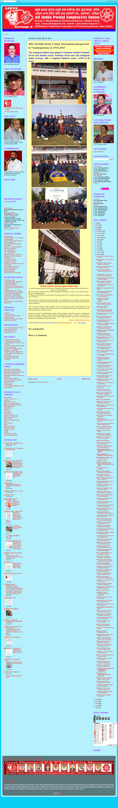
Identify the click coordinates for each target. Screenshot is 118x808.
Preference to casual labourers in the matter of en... (104, 485)
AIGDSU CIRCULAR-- (11, 444)
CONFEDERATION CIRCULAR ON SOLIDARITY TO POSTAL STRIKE (17, 565)
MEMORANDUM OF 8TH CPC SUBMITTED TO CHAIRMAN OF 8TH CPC (13, 486)
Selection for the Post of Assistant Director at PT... (103, 682)
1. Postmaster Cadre (9, 280)
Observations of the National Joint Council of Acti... (103, 645)
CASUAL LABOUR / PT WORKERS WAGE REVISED (104, 455)
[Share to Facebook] (83, 323)
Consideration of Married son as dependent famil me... (104, 482)
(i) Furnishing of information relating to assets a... (103, 443)
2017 (96, 225)
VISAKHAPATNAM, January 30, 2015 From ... (104, 285)
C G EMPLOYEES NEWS (12, 535)
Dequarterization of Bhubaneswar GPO (102, 631)
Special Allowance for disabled (12, 272)
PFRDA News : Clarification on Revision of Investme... (104, 402)
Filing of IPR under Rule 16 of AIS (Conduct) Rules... (104, 446)
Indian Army (7, 411)
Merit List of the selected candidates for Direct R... (103, 625)
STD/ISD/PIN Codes (9, 406)
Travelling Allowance (9, 269)
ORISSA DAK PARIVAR (12, 609)
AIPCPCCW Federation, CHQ (13, 573)
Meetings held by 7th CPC (103, 590)
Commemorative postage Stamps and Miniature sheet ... (104, 271)
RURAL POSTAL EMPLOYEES (14, 472)
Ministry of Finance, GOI (10, 415)
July (98, 241)
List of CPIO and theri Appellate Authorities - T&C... (104, 516)
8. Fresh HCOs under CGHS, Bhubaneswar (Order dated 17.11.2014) (11, 358)
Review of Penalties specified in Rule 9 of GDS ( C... (104, 478)
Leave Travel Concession (10, 268)
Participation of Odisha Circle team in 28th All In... (104, 499)
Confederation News (101, 461)
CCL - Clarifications (9, 250)
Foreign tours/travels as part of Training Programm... (104, 509)
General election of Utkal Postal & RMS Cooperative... (104, 587)
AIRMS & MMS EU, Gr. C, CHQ (14, 491)
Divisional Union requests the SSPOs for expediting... (104, 393)
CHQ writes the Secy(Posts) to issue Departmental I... (104, 292)
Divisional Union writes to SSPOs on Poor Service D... (104, 390)
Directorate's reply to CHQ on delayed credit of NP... (104, 263)
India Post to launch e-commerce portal (102, 307)
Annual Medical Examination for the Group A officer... (104, 529)
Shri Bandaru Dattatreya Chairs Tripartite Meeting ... (104, 692)
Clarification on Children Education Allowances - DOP (17, 651)
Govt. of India (7, 397)
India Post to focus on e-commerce (102, 468)
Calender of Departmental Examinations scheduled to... (104, 472)
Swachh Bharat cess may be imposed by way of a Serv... (104, 275)
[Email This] (78, 323)
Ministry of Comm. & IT (10, 399)
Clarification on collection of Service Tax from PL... (103, 437)
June (98, 243)
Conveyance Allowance (10, 260)
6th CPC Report (8, 236)
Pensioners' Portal (9, 429)
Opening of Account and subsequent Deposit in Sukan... (103, 359)
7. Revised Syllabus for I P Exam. (13, 290)
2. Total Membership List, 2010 (12, 341)
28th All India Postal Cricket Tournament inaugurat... (103, 543)
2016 (96, 227)
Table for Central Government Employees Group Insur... (104, 427)
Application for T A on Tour (11, 373)
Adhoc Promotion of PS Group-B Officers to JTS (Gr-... (104, 635)
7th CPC (6, 432)
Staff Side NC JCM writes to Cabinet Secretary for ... (103, 642)
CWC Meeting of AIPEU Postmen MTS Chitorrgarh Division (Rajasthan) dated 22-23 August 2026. (18, 465)
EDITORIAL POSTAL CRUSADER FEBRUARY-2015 (105, 331)
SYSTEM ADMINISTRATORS (13, 541)
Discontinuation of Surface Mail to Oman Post (104, 383)
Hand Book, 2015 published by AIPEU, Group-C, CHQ (104, 678)
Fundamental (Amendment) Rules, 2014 (103, 695)
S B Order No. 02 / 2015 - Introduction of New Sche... (104, 475)
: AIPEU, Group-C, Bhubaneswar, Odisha (14, 108)
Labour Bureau (8, 418)
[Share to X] (81, 323)
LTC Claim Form (8, 383)
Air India (6, 409)
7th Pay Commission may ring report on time (104, 659)
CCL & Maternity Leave (10, 251)
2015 (96, 229)
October (99, 235)
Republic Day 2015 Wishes (103, 399)
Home (59, 379)
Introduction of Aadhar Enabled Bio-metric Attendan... (104, 685)
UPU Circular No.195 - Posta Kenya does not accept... (103, 611)
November (99, 233)
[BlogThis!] (80, 323)
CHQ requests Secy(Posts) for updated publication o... (104, 570)
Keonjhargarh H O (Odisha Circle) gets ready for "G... (103, 412)
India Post (7, 400)
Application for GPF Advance (12, 369)
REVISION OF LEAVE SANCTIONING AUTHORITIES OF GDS (18, 475)
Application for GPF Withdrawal (12, 370)
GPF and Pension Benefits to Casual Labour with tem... (104, 282)
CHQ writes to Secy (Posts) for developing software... (104, 567)
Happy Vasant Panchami (102, 440)
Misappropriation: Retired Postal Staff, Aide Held (105, 406)
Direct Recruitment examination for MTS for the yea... (104, 458)
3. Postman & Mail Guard (11, 283)
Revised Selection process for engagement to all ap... (104, 523)
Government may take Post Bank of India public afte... (105, 533)
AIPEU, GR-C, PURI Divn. (12, 672)
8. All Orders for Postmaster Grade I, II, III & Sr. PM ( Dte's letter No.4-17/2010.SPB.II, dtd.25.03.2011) (14, 294)
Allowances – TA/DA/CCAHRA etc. (13, 247)
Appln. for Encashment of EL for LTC (14, 372)
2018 (96, 223)
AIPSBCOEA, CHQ (11, 597)
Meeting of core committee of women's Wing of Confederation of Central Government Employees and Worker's (14, 516)
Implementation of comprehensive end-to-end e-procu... (104, 420)
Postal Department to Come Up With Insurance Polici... (104, 338)
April (98, 248)
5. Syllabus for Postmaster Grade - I (13, 286)
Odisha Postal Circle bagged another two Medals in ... (104, 584)
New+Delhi (106, 188)
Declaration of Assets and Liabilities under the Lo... (103, 688)
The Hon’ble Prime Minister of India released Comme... (104, 366)
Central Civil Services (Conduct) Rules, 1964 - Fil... (104, 604)
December (99, 231)
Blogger (62, 793)
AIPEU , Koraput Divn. (12, 620)
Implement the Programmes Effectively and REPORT (16, 503)
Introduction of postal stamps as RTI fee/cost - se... (105, 652)
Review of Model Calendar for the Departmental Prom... (104, 344)
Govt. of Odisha (8, 423)
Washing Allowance (9, 271)
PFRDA (6, 430)
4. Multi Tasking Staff (9, 284)
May (98, 246)
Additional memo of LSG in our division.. (17, 663)
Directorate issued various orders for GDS (103, 621)
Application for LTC (9, 381)
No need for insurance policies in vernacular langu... (104, 373)
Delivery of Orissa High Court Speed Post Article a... (104, 540)
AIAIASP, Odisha (10, 584)
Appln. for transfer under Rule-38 (13, 380)
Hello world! (9, 537)
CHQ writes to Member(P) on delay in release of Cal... (103, 574)
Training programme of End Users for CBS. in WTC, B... (104, 303)
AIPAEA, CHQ (9, 562)
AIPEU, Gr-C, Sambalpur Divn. (14, 626)
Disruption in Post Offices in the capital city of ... (104, 580)
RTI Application (8, 384)
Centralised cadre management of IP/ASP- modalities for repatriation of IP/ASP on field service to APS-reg (17, 546)
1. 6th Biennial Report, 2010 (11, 339)
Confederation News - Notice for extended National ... (104, 536)
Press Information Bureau (11, 435)
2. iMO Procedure (8, 314)
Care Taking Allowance (10, 259)
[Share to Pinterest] (85, 323)
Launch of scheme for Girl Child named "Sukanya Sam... (104, 424)
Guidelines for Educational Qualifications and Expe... (103, 526)
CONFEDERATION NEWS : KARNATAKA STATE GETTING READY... (105, 451)
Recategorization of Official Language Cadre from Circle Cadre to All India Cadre (14, 557)
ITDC (5, 421)
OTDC (5, 424)
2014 (96, 699)
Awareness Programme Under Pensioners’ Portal (104, 489)
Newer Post (32, 379)
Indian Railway (8, 408)
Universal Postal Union (10, 433)
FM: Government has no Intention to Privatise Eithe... (104, 577)
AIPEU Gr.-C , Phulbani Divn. (13, 648)
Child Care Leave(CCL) (10, 248)
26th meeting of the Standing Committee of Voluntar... (104, 317)
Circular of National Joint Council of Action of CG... (103, 648)
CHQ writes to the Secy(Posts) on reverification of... (104, 295)
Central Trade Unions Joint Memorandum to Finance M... (104, 492)
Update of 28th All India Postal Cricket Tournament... (104, 495)
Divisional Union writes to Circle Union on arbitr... (105, 314)
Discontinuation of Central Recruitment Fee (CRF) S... (104, 434)
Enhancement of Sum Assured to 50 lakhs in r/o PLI (104, 380)
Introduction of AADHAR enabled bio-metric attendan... (105, 324)
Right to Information (9, 426)
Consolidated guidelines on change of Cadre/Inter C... (103, 662)
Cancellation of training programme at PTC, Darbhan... (102, 300)
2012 (96, 703)
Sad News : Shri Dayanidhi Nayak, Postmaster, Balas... (104, 638)
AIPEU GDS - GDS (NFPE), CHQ (14, 443)
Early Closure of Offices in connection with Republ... (103, 557)
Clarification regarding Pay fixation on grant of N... (103, 665)
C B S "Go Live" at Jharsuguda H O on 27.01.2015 (104, 369)
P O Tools (8, 524)
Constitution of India (9, 427)
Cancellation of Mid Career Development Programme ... (104, 334)
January (99, 254)
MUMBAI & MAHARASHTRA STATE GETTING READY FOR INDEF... (104, 464)
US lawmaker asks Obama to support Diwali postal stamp (104, 560)
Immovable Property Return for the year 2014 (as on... (104, 321)
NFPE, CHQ (9, 483)
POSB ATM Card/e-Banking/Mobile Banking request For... (103, 674)
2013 (96, 701)
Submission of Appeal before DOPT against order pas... (104, 327)
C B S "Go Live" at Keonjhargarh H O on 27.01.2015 (105, 351)
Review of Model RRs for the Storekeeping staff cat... (103, 553)
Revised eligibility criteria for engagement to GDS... (104, 376)
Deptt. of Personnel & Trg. (11, 417)
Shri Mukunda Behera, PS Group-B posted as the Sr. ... (104, 546)
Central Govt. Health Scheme (12, 420)
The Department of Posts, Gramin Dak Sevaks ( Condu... (105, 512)
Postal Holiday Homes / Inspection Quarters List (17, 527)
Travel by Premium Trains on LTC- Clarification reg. (104, 348)
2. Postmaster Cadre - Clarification (13, 281)
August (99, 239)
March (98, 250)
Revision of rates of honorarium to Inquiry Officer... (104, 655)
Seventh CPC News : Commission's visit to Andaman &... (102, 594)
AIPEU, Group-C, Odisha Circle (14, 511)
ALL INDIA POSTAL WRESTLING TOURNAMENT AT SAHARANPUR (105, 670)
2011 (96, 705)
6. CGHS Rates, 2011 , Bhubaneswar (13, 351)
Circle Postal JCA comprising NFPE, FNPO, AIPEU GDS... (104, 310)
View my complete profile (11, 111)
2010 (96, 707)
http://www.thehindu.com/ (82, 320)
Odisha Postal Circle (9, 402)
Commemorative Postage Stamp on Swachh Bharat (105, 278)
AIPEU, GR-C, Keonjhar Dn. (13, 637)
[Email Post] (75, 322)
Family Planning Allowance (11, 266)
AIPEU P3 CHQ (10, 495)
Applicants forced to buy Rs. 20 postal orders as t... (104, 341)
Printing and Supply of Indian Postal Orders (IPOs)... (104, 550)
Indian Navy (7, 412)
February (99, 252)
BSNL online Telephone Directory (13, 405)
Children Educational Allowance (12, 254)
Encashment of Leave (10, 262)
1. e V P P (6, 312)
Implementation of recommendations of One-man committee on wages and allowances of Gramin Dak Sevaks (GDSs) (14, 630)
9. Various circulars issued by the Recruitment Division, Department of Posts (14, 298)
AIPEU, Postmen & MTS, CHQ (14, 461)
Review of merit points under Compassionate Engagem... (104, 519)
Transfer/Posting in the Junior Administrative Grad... (104, 601)
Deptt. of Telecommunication (12, 403)
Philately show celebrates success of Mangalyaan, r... (104, 563)
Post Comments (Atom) (42, 382)
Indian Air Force (8, 414)
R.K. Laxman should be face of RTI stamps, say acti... (104, 267)
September (100, 237)
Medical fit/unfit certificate (11, 378)
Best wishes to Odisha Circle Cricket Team (104, 597)
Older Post (86, 379)
